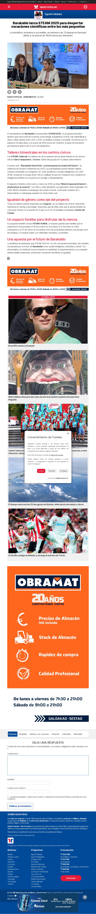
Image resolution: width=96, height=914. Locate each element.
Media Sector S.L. (62, 478)
